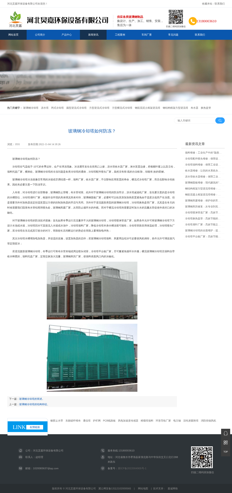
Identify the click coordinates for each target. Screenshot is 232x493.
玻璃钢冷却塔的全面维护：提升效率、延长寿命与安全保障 (203, 230)
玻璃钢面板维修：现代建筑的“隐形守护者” (203, 182)
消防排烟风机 (208, 420)
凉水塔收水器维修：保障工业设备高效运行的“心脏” (203, 176)
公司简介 (40, 34)
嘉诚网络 (173, 488)
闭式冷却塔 (57, 107)
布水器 (194, 107)
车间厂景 (147, 34)
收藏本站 (207, 3)
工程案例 (120, 34)
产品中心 (67, 34)
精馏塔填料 (147, 420)
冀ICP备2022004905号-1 (132, 468)
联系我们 (220, 3)
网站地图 (143, 488)
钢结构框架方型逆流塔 (175, 107)
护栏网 (97, 420)
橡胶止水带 (56, 420)
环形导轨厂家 (163, 420)
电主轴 (177, 420)
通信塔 (87, 420)
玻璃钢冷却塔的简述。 (32, 398)
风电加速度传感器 (128, 420)
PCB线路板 (109, 420)
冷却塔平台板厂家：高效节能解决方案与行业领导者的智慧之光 (203, 236)
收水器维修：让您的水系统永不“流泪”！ (203, 170)
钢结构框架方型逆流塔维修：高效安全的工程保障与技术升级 (203, 188)
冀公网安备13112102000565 (114, 488)
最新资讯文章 (195, 144)
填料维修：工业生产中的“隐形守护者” (203, 152)
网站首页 (13, 34)
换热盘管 (206, 107)
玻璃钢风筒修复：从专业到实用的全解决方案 (203, 206)
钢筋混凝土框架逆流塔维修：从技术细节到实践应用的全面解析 (203, 194)
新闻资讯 (93, 34)
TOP (225, 452)
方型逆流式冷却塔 (99, 107)
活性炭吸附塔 (190, 420)
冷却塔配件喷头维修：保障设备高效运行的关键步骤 (203, 158)
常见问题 (173, 34)
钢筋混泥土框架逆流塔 (147, 107)
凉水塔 (45, 107)
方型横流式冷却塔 (122, 107)
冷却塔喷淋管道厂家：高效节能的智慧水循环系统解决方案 (203, 212)
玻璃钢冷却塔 (30, 107)
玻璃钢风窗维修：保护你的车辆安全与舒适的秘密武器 (203, 200)
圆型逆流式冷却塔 (76, 107)
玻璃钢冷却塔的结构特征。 (34, 404)
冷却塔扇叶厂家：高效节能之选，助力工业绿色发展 (203, 224)
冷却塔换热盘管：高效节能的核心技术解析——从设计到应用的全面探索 (203, 218)
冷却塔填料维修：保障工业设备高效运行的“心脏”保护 (203, 164)
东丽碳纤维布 (73, 420)
